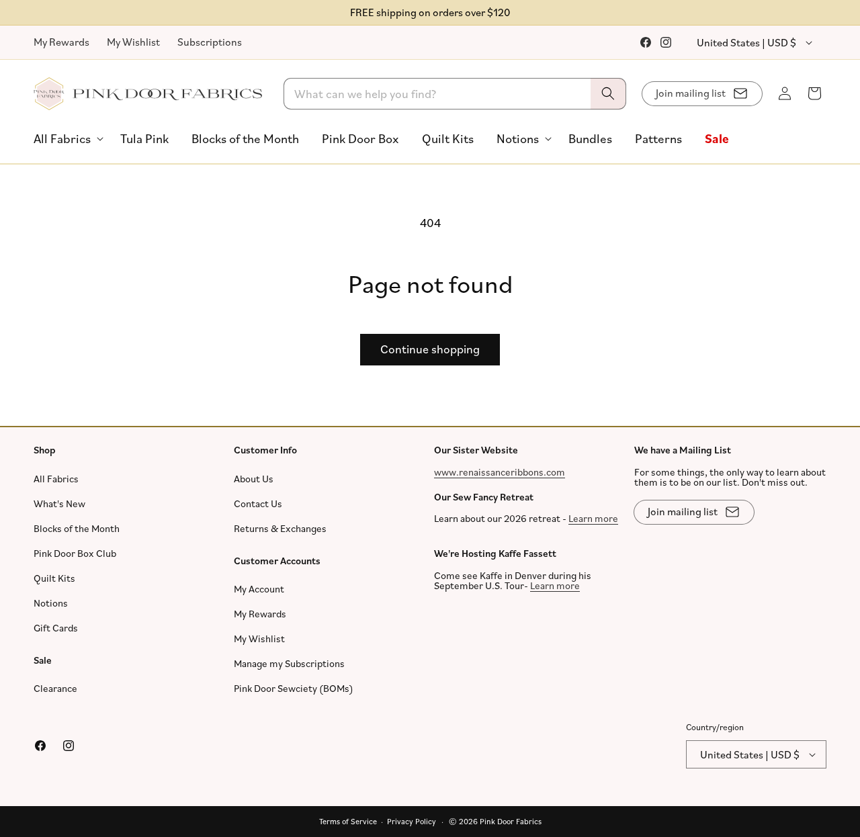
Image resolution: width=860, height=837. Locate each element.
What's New (59, 502)
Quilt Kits (54, 577)
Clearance (55, 688)
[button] (65, 138)
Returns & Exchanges (280, 527)
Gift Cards (56, 627)
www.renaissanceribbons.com (499, 471)
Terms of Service (348, 821)
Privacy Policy (411, 821)
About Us (253, 478)
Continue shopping (430, 348)
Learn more (593, 518)
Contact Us (258, 502)
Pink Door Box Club (75, 552)
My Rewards (61, 41)
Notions (51, 602)
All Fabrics (56, 478)
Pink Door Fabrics (511, 821)
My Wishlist (133, 41)
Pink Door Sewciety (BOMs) (293, 688)
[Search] (608, 93)
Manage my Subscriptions (289, 663)
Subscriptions (209, 41)
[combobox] (455, 94)
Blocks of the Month (77, 527)
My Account (259, 588)
